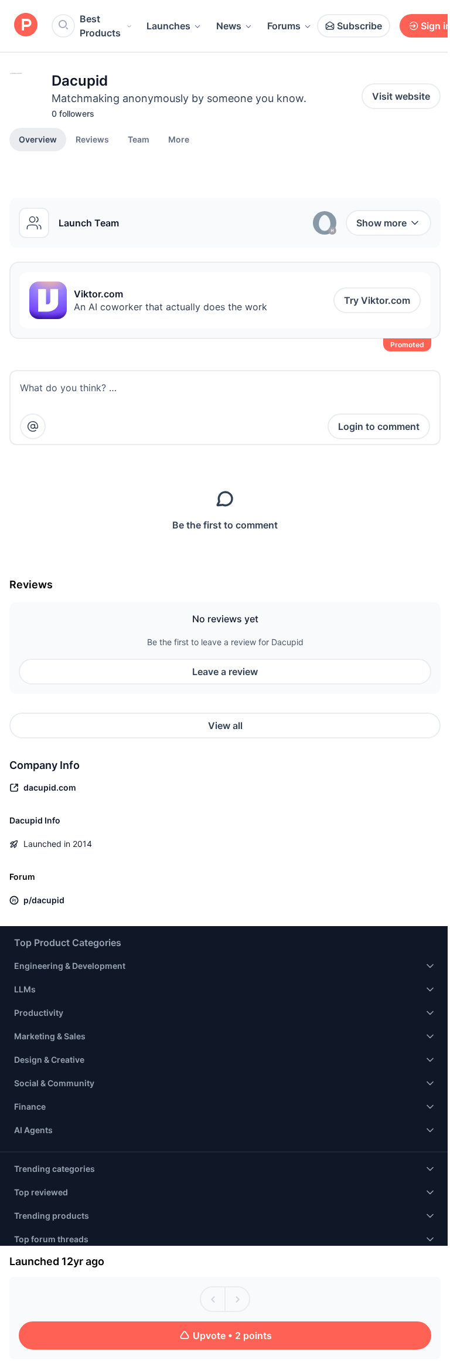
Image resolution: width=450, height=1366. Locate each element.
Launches (168, 26)
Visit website (401, 96)
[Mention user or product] (33, 426)
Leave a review (225, 671)
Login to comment (379, 426)
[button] (179, 139)
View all (225, 725)
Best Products (100, 26)
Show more (381, 223)
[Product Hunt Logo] (26, 25)
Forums (284, 26)
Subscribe (359, 26)
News (228, 26)
